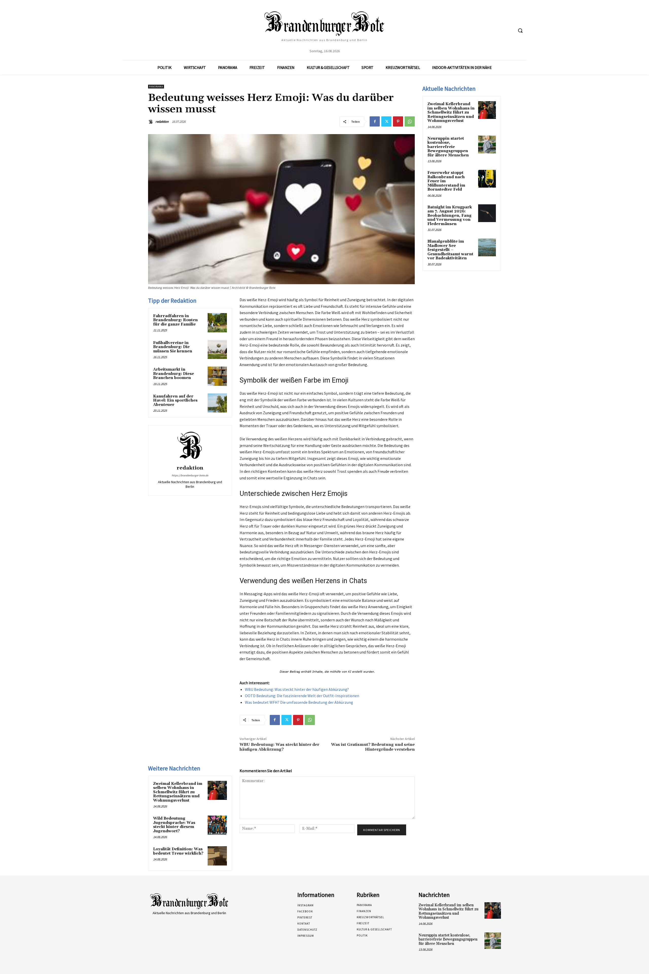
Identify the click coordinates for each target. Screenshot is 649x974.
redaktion (162, 121)
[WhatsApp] (410, 121)
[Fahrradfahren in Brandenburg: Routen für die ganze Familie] (217, 322)
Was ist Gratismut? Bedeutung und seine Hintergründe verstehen (373, 747)
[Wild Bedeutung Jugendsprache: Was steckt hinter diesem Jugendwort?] (217, 825)
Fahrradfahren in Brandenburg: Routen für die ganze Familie (175, 320)
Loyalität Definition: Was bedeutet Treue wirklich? (178, 851)
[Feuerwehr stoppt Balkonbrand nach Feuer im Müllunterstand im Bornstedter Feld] (487, 179)
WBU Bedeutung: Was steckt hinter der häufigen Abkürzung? (297, 689)
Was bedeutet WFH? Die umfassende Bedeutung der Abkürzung (299, 702)
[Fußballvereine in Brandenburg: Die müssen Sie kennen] (217, 349)
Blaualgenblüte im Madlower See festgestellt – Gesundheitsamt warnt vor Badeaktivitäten (450, 250)
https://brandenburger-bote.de (190, 475)
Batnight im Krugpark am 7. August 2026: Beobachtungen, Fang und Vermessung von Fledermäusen (449, 215)
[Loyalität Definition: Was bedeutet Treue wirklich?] (217, 855)
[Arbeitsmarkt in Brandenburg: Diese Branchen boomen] (217, 376)
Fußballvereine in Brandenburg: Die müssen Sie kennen (172, 347)
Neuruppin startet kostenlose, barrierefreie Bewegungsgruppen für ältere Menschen (448, 147)
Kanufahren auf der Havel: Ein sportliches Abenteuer (175, 400)
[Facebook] (375, 121)
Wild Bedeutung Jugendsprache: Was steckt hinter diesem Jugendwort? (174, 825)
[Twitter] (386, 121)
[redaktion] (151, 121)
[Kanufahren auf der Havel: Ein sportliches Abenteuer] (217, 403)
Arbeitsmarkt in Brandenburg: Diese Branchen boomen (173, 373)
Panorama (156, 86)
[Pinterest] (398, 121)
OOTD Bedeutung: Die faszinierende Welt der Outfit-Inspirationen (302, 695)
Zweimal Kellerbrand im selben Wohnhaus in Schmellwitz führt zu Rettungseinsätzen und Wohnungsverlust (177, 792)
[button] (520, 30)
